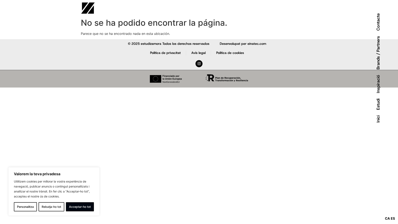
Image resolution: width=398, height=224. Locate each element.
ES (393, 218)
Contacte (378, 22)
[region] (54, 191)
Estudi (378, 104)
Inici (378, 119)
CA (387, 218)
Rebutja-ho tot (51, 206)
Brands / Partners (378, 52)
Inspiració (378, 84)
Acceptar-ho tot (80, 206)
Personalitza (25, 206)
